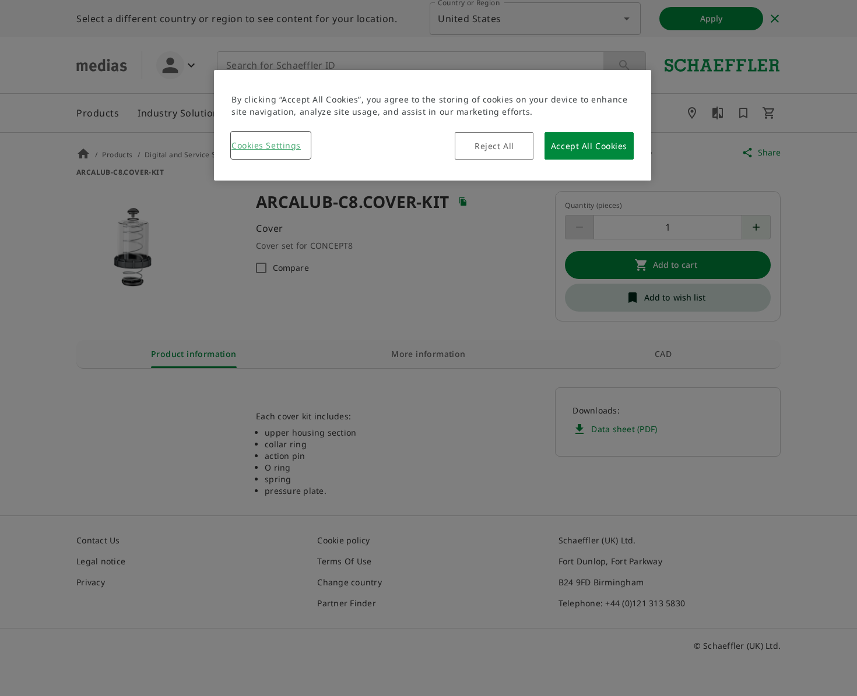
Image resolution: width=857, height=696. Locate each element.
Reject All (494, 145)
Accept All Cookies (589, 145)
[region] (432, 125)
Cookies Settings (266, 145)
